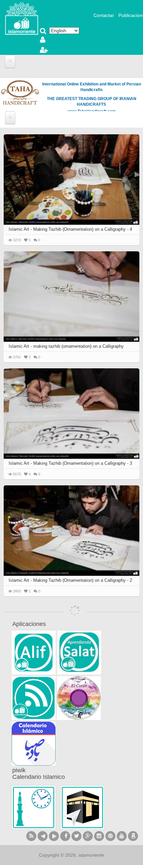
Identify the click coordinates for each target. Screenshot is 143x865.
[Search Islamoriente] (43, 31)
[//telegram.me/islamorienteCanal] (43, 836)
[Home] (21, 18)
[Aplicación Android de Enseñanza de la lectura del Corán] (34, 653)
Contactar (103, 15)
